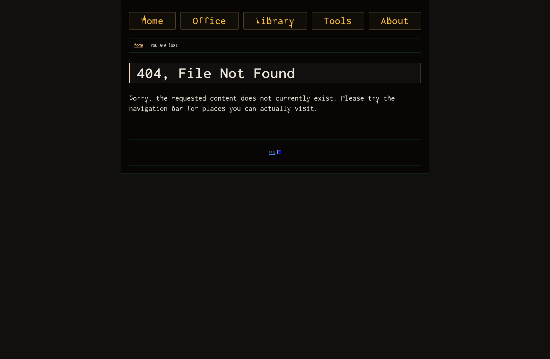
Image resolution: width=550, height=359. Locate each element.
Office (209, 20)
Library (275, 20)
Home (152, 20)
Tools (338, 20)
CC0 (272, 152)
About (395, 20)
